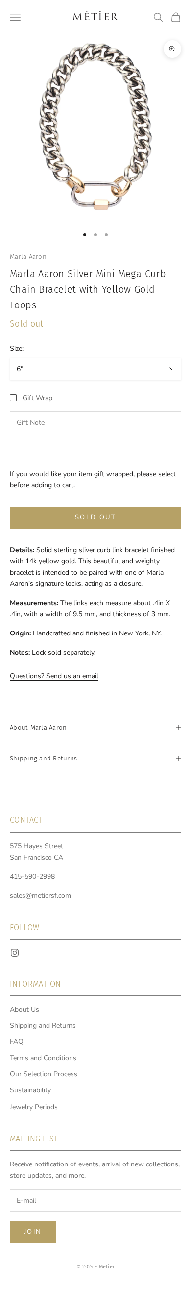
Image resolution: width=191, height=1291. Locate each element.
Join (33, 1231)
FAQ (17, 1041)
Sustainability (30, 1090)
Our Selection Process (43, 1074)
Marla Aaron (28, 256)
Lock (39, 652)
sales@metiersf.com (40, 895)
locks (73, 583)
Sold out (95, 517)
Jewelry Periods (34, 1107)
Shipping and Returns (43, 1025)
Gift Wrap (37, 398)
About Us (24, 1009)
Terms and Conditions (43, 1058)
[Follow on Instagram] (15, 953)
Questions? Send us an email (54, 676)
